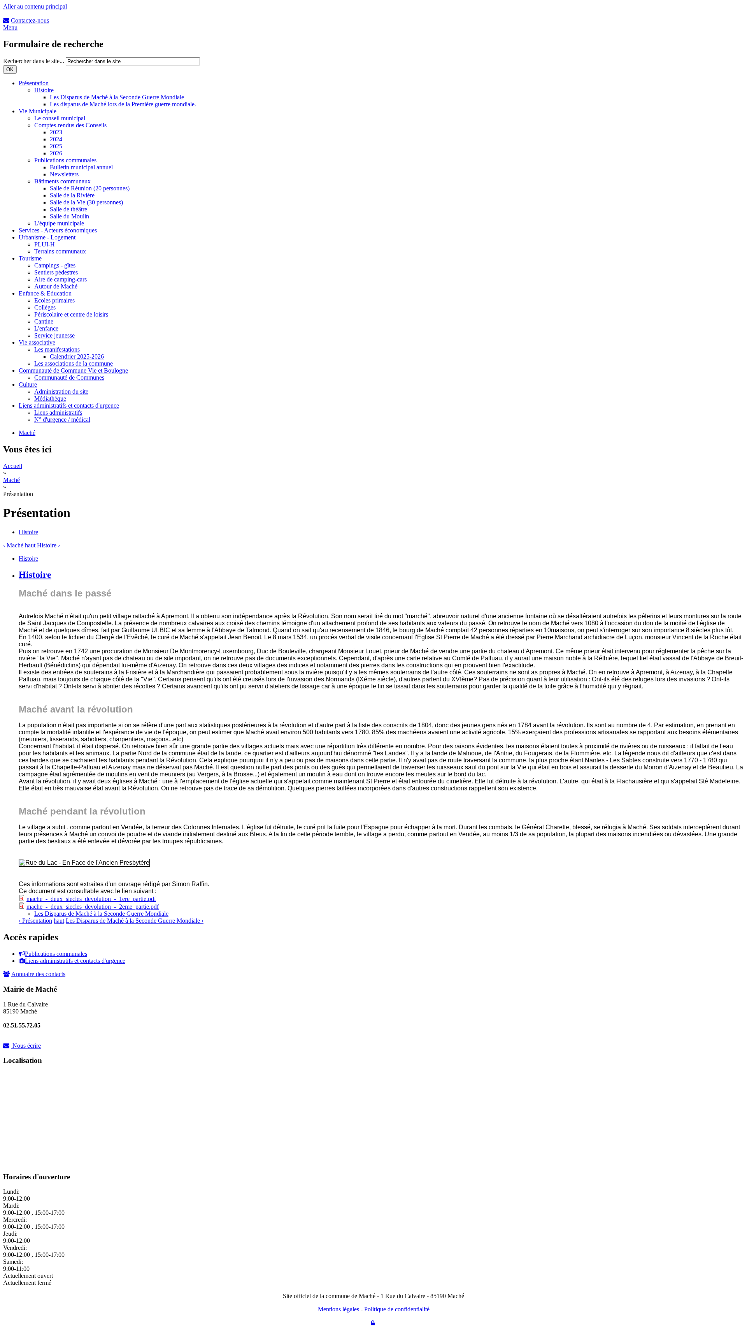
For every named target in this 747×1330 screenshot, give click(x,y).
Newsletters (64, 174)
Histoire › (48, 545)
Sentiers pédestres (56, 272)
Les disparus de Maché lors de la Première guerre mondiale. (123, 104)
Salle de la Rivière (72, 195)
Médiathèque (50, 398)
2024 (56, 139)
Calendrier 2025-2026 (77, 356)
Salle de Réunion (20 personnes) (90, 188)
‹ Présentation (35, 920)
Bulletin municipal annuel (81, 167)
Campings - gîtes (54, 265)
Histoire (44, 90)
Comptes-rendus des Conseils (70, 125)
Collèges (45, 307)
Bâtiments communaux (62, 181)
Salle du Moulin (69, 216)
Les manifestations (57, 349)
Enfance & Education (45, 293)
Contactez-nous (30, 20)
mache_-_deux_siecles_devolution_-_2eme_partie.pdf (92, 906)
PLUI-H (44, 244)
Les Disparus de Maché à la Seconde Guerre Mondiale (117, 97)
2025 (56, 146)
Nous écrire (26, 1045)
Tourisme (30, 258)
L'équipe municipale (59, 223)
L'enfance (46, 328)
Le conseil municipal (59, 118)
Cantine (43, 321)
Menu (10, 27)
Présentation (34, 83)
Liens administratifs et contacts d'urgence (69, 405)
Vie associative (37, 342)
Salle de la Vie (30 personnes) (86, 202)
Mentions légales (338, 1309)
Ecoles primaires (54, 300)
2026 (56, 153)
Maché (27, 432)
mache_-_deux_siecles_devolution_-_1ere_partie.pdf (91, 898)
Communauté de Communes (69, 377)
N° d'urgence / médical (62, 419)
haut (30, 545)
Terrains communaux (60, 251)
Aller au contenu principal (35, 6)
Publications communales (65, 160)
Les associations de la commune (73, 363)
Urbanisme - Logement (47, 237)
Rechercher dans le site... (34, 61)
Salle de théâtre (68, 209)
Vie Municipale (37, 111)
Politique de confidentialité (397, 1309)
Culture (28, 384)
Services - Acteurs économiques (58, 230)
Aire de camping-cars (60, 279)
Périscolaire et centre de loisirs (71, 314)
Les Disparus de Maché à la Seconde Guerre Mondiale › (134, 920)
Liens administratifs (58, 412)
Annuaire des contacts (38, 974)
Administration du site (61, 391)
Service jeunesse (54, 335)
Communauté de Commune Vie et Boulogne (73, 370)
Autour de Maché (55, 286)
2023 (56, 132)
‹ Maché (13, 545)
